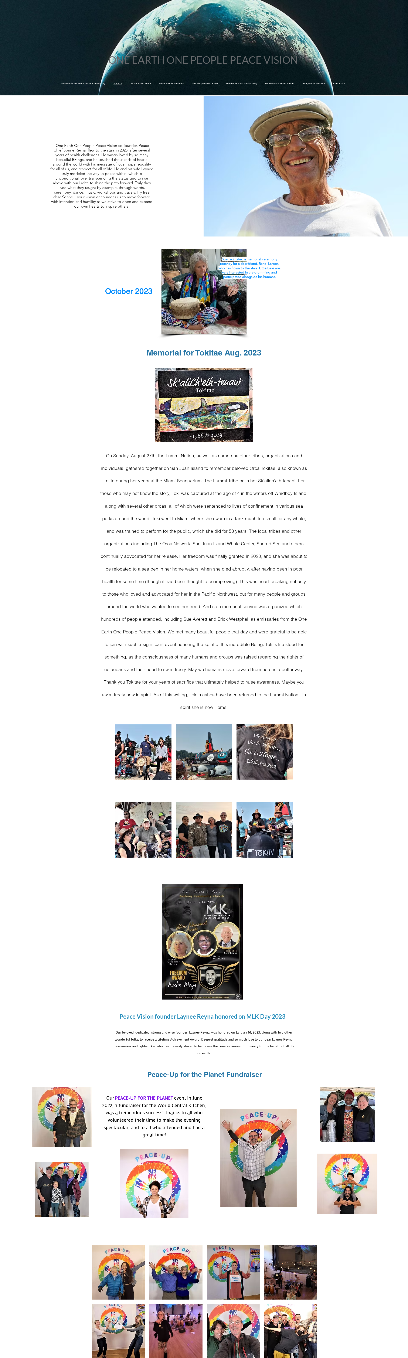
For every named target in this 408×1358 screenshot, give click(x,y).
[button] (118, 1272)
